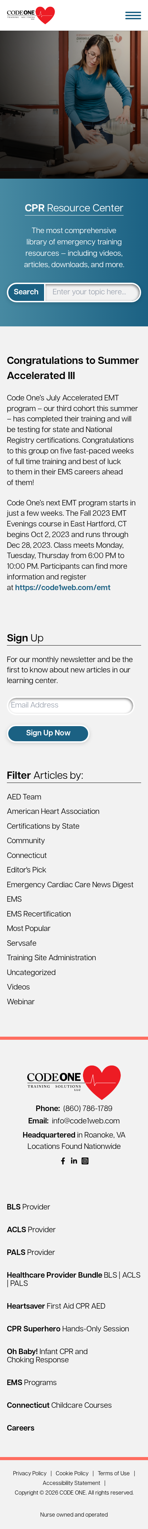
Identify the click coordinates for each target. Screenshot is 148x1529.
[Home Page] (31, 15)
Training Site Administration (51, 958)
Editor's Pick (26, 871)
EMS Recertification (39, 915)
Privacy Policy (29, 1474)
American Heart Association (53, 812)
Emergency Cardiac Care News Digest (70, 885)
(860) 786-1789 (74, 1109)
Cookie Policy (72, 1474)
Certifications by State (43, 827)
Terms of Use (114, 1474)
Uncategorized (31, 973)
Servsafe (21, 944)
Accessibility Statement (71, 1483)
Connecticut (27, 856)
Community (26, 841)
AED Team (24, 798)
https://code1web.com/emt (62, 588)
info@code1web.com (74, 1121)
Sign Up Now (48, 733)
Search (26, 292)
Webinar (21, 1002)
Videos (18, 988)
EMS (14, 900)
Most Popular (29, 929)
